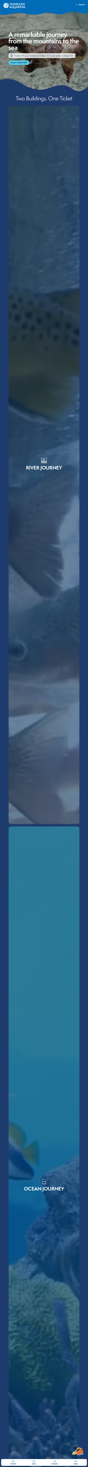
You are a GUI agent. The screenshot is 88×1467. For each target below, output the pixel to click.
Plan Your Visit (19, 62)
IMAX (34, 1464)
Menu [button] (75, 1464)
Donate (55, 1464)
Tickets (13, 1464)
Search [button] (82, 4)
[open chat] (78, 1451)
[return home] (14, 4)
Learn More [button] (44, 474)
